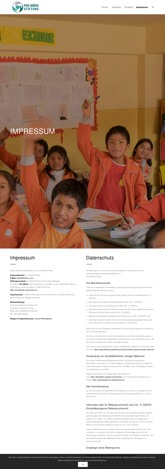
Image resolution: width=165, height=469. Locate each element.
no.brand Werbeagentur (43, 318)
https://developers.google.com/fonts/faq (106, 376)
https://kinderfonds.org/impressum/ (24, 290)
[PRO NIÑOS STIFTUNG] (24, 7)
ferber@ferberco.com (25, 278)
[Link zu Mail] (153, 7)
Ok (83, 464)
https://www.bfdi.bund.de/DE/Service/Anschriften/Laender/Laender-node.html (124, 349)
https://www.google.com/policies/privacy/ (109, 380)
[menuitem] (104, 7)
